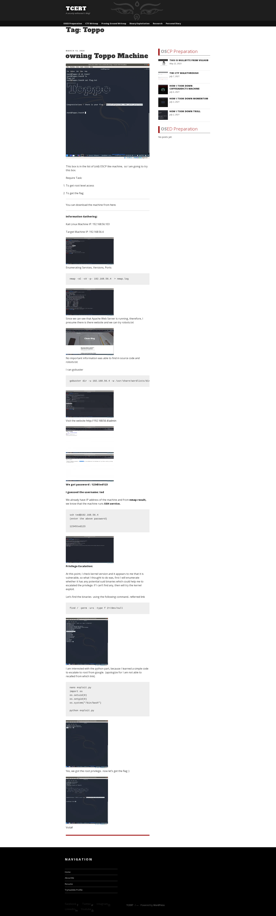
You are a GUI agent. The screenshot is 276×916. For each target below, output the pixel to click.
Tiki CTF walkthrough (184, 72)
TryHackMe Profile (74, 889)
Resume (69, 883)
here (113, 205)
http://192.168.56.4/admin (101, 420)
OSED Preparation (72, 23)
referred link (137, 597)
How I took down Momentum (188, 98)
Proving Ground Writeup (113, 23)
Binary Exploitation (140, 23)
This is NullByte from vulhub (188, 60)
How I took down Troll (184, 111)
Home (68, 872)
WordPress (159, 905)
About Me (69, 877)
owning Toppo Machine (106, 56)
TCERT (76, 8)
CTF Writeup (91, 23)
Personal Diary (173, 23)
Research (157, 23)
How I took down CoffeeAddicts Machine (184, 87)
